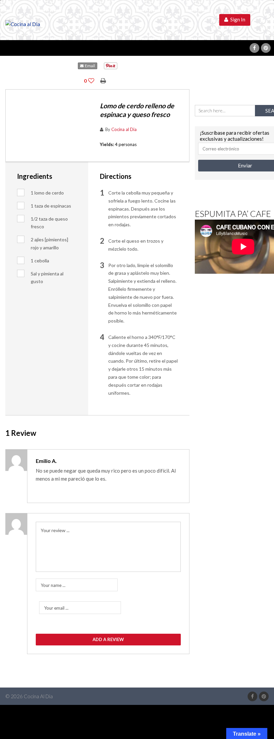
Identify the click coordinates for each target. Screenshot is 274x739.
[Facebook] (254, 48)
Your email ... (56, 608)
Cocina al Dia (124, 129)
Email (89, 65)
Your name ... (53, 585)
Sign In (236, 19)
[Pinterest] (266, 48)
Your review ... (55, 530)
